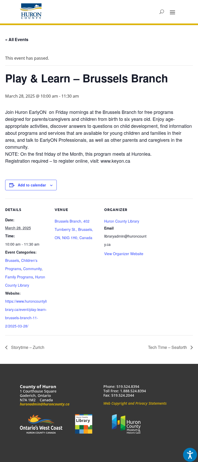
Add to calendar (32, 184)
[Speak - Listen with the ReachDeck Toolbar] (190, 455)
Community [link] (32, 268)
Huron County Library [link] (121, 221)
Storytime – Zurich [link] (27, 347)
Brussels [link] (12, 260)
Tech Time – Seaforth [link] (168, 347)
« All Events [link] (16, 39)
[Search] (162, 12)
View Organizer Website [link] (123, 253)
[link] (31, 11)
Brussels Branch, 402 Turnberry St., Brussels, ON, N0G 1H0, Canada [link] (74, 229)
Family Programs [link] (19, 276)
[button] (172, 12)
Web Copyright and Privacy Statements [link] (135, 403)
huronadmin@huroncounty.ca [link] (44, 404)
